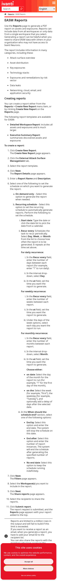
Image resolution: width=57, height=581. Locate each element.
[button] (21, 9)
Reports (11, 14)
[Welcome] (5, 14)
